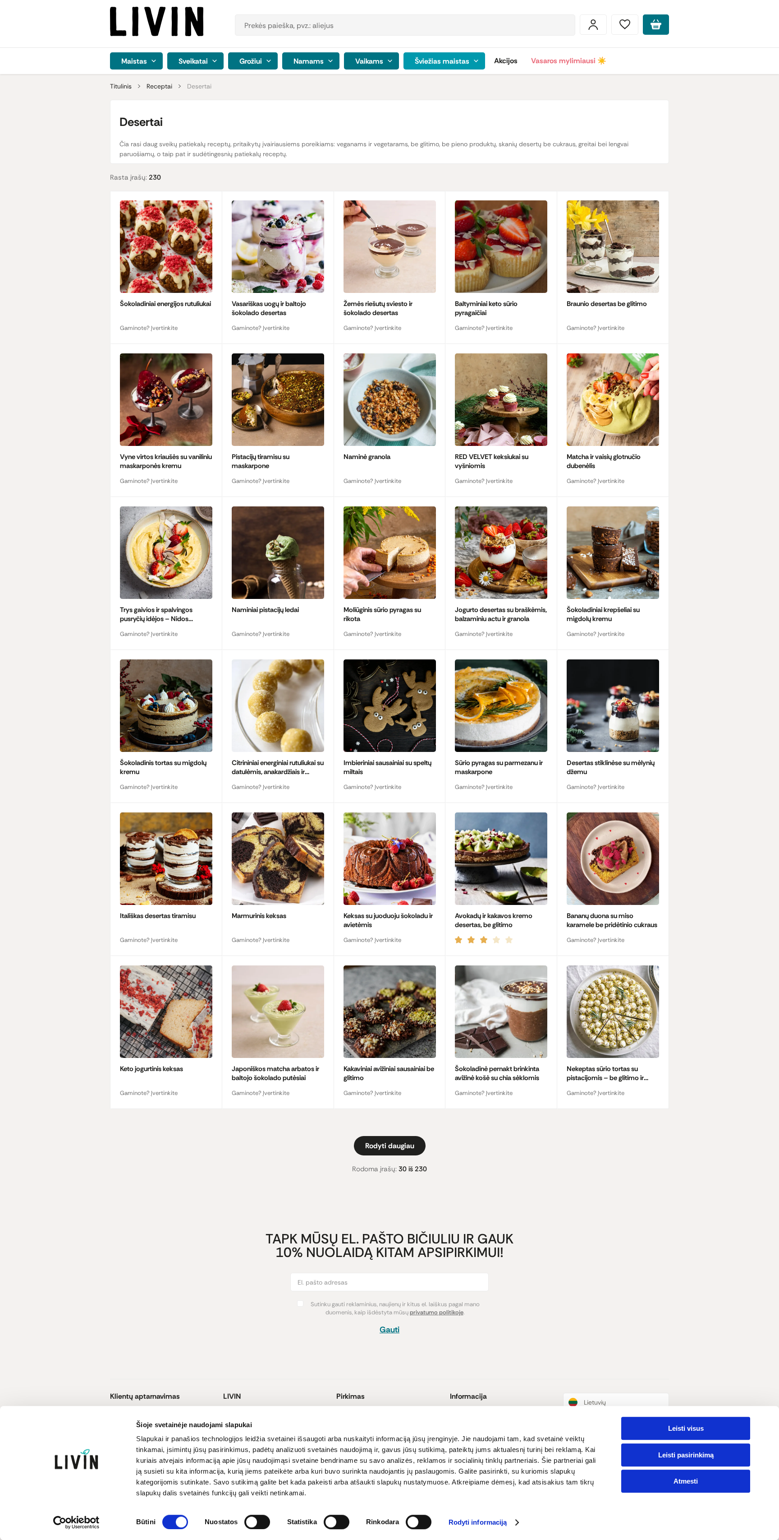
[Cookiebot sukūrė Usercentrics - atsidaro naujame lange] (76, 1522)
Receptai (159, 86)
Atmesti (686, 1481)
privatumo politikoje (436, 1312)
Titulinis (121, 86)
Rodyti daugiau (389, 1145)
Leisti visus (686, 1428)
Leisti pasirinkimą (686, 1455)
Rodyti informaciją (478, 1522)
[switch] (257, 1522)
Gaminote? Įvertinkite (149, 328)
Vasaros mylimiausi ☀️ (568, 60)
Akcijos (506, 60)
